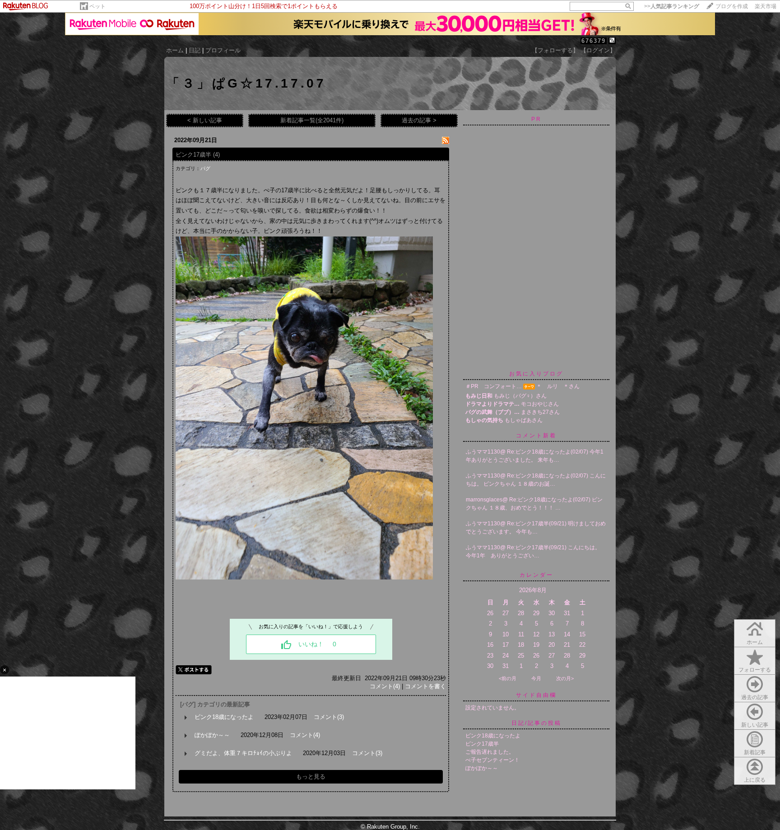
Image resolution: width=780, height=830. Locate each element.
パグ (205, 168)
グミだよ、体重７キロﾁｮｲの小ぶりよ (243, 753)
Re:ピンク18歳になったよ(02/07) (548, 452)
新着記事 (755, 752)
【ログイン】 (598, 50)
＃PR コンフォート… (493, 386)
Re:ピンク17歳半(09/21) (537, 523)
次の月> (565, 678)
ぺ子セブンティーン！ (492, 760)
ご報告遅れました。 (489, 752)
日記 (194, 50)
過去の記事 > (419, 120)
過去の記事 (754, 697)
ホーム (175, 50)
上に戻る (755, 780)
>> (671, 6)
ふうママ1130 (483, 452)
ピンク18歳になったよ (224, 717)
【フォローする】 (555, 50)
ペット (97, 6)
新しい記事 (754, 725)
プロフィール (223, 50)
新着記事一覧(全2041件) (312, 120)
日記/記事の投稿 (536, 723)
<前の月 (507, 678)
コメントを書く (425, 686)
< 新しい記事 (204, 120)
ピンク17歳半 (193, 154)
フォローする (754, 670)
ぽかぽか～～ (212, 735)
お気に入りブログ (536, 374)
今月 (536, 678)
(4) (216, 154)
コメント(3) (329, 717)
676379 (593, 40)
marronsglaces (484, 499)
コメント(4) (385, 686)
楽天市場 (765, 6)
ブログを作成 (731, 6)
